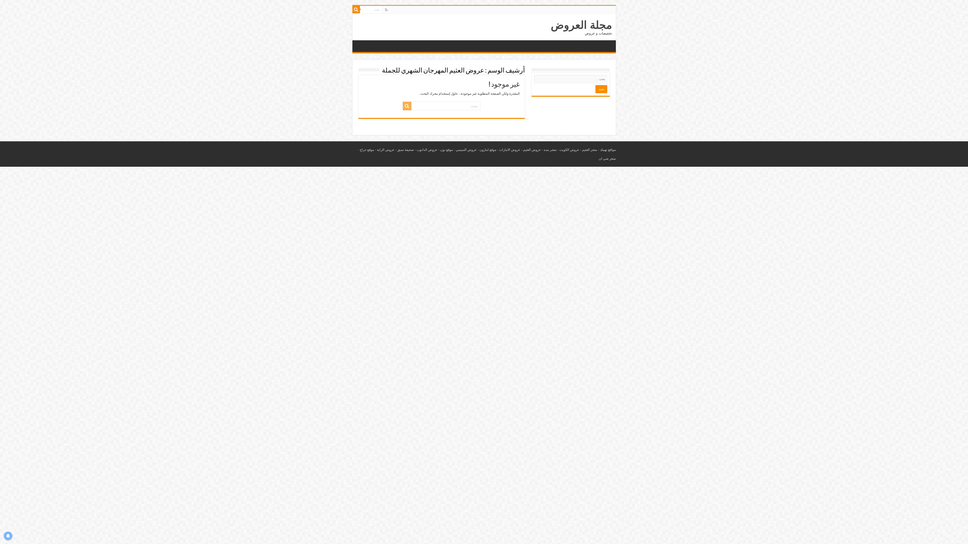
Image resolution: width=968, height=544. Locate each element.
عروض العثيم (532, 150)
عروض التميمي (466, 150)
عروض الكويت (569, 150)
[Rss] (386, 10)
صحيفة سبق (405, 150)
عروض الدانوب (427, 150)
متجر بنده (550, 150)
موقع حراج (367, 150)
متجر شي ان (607, 158)
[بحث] (356, 9)
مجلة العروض (581, 25)
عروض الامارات (509, 150)
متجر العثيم (589, 150)
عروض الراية (386, 150)
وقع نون (445, 150)
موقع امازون (487, 150)
